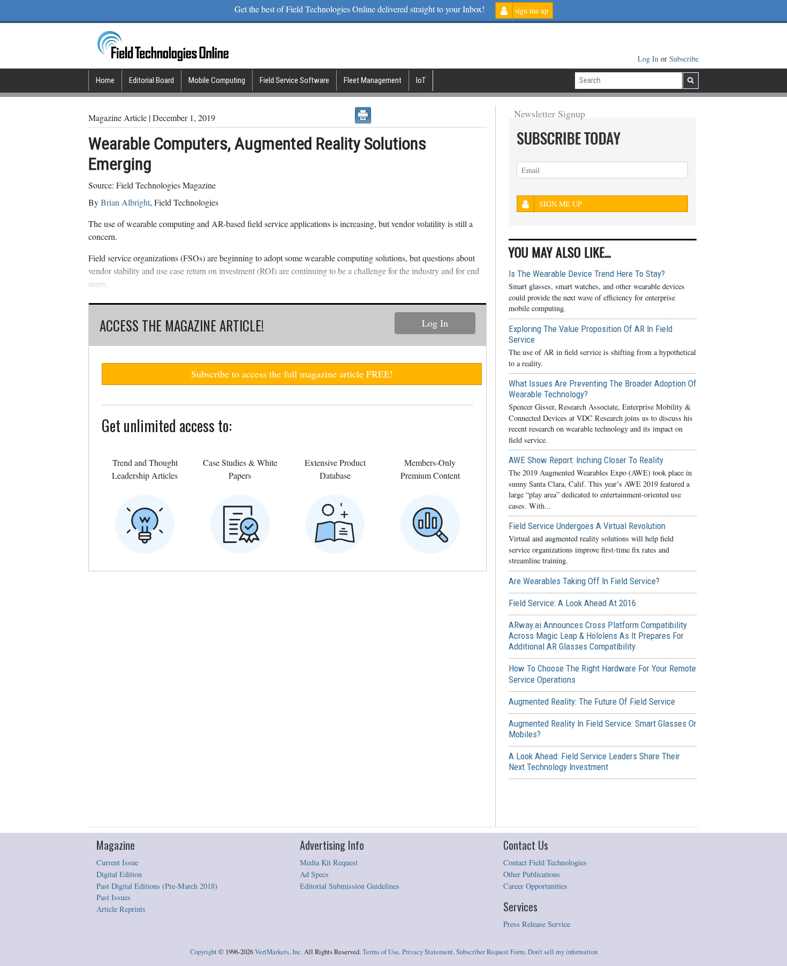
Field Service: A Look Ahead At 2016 (572, 603)
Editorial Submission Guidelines (349, 886)
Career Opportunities (535, 886)
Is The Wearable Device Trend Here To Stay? (587, 273)
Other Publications (531, 874)
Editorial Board (151, 80)
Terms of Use (380, 951)
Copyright (203, 951)
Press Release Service (536, 924)
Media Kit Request (329, 862)
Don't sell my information (562, 951)
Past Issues (113, 897)
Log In (649, 59)
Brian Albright (125, 202)
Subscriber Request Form (490, 951)
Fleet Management (373, 80)
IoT (421, 80)
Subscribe (684, 59)
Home (105, 80)
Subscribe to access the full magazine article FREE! (292, 373)
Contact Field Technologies (545, 862)
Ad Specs (314, 874)
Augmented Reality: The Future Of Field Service (592, 701)
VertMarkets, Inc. (278, 951)
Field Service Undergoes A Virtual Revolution (587, 525)
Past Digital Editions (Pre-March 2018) (156, 886)
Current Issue (117, 862)
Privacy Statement (427, 951)
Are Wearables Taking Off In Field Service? (584, 581)
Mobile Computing (216, 80)
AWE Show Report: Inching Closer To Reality (586, 460)
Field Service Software (294, 80)
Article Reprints (121, 909)
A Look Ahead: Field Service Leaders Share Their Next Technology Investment (594, 761)
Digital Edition (119, 874)
